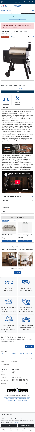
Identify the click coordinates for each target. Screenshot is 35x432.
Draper (2, 356)
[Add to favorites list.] (15, 221)
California (29, 353)
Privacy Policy (17, 422)
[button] (7, 2)
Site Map (25, 400)
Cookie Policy (26, 398)
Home (5, 397)
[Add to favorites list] (32, 37)
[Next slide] (32, 61)
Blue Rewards (4, 380)
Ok (9, 425)
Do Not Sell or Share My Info (16, 400)
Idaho (22, 353)
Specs (4, 204)
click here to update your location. (17, 19)
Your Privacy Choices (26, 425)
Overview (5, 107)
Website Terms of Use (21, 397)
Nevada (13, 353)
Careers (3, 374)
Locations (4, 351)
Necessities (5, 208)
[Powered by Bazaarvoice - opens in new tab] (17, 269)
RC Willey (3, 34)
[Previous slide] (2, 61)
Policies (28, 397)
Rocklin (28, 356)
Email (2, 344)
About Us (3, 383)
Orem (2, 361)
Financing (3, 377)
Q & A (3, 211)
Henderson (14, 356)
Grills (12, 34)
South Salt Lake (5, 364)
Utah (2, 353)
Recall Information (12, 397)
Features (5, 200)
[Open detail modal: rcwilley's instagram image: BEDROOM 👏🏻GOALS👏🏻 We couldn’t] (25, 259)
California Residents (18, 398)
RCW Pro (3, 372)
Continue (29, 346)
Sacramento (29, 359)
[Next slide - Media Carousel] (31, 260)
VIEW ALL (17, 272)
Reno (12, 359)
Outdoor (8, 34)
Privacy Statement (9, 398)
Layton (2, 359)
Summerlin (14, 361)
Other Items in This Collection (11, 196)
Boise (21, 356)
